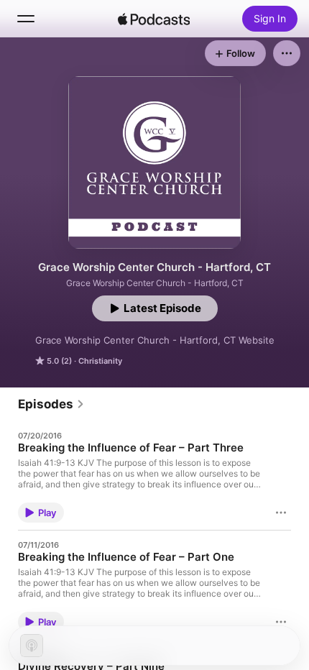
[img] (153, 19)
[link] (51, 404)
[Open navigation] (26, 19)
